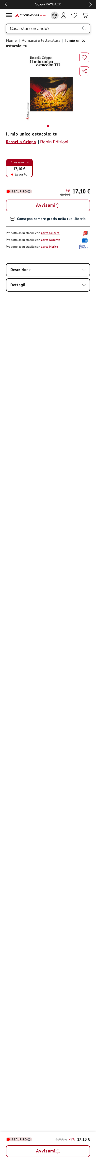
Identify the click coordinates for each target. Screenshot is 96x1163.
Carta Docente (50, 240)
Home (12, 40)
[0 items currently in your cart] (85, 15)
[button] (84, 71)
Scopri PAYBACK (48, 4)
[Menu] (10, 16)
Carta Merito (49, 247)
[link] (55, 15)
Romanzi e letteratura (41, 40)
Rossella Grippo (21, 142)
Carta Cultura (50, 233)
